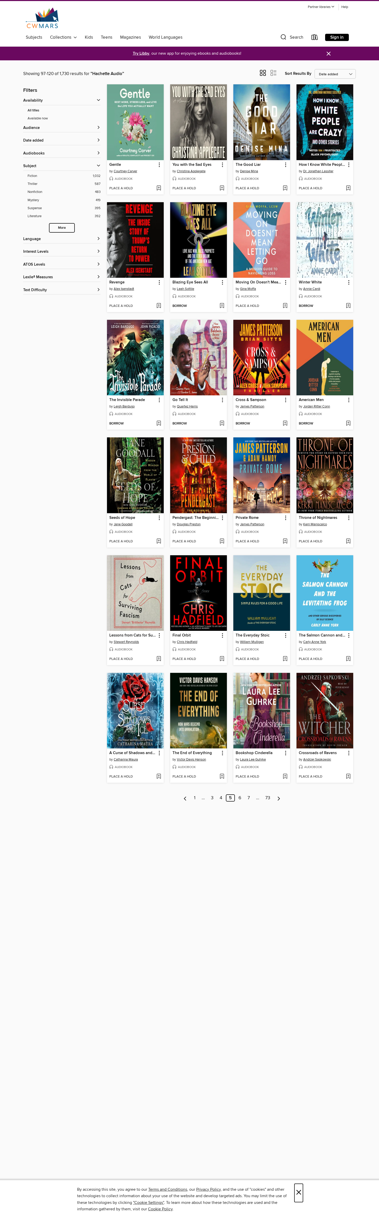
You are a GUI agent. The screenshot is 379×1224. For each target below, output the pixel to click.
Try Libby (141, 53)
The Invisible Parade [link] (127, 400)
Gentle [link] (115, 164)
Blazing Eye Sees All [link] (190, 282)
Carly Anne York (314, 642)
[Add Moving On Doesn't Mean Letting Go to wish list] (285, 306)
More (62, 228)
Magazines (130, 37)
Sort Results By (298, 73)
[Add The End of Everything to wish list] (222, 776)
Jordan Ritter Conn (316, 406)
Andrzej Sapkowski (317, 759)
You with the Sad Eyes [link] (191, 164)
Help (344, 7)
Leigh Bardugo (124, 406)
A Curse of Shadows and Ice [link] (132, 753)
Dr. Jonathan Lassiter (318, 171)
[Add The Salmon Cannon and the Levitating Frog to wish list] (348, 659)
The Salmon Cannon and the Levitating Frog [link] (322, 635)
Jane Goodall (123, 524)
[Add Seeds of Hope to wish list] (158, 541)
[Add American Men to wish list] (348, 423)
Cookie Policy (160, 1209)
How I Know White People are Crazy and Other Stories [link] (322, 164)
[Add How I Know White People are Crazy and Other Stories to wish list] (348, 188)
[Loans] (315, 38)
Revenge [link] (117, 282)
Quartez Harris (187, 406)
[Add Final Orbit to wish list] (222, 659)
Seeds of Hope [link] (122, 518)
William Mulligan (252, 642)
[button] (321, 7)
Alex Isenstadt (124, 289)
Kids (89, 37)
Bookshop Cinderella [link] (254, 753)
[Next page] (279, 798)
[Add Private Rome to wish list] (285, 541)
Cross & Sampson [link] (251, 400)
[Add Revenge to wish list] (158, 306)
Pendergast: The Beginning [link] (196, 518)
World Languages (166, 37)
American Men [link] (311, 400)
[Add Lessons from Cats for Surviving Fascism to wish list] (158, 659)
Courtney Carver (125, 171)
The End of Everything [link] (192, 753)
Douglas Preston (189, 524)
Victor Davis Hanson (191, 759)
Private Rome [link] (247, 518)
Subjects (34, 37)
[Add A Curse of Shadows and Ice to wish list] (158, 776)
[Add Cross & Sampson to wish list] (285, 423)
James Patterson (252, 406)
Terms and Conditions (167, 1189)
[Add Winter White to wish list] (348, 306)
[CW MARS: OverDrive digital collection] (42, 18)
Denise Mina (249, 171)
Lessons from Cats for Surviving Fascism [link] (132, 635)
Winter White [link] (310, 282)
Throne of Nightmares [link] (318, 518)
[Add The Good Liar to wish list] (285, 188)
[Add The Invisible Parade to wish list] (158, 423)
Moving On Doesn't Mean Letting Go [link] (259, 282)
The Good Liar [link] (248, 164)
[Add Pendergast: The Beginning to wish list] (222, 541)
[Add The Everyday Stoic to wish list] (285, 659)
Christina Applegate (191, 171)
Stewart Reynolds (126, 642)
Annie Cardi (311, 289)
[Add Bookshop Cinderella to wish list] (285, 776)
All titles (33, 110)
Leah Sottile (185, 289)
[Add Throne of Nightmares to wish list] (348, 541)
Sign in (337, 37)
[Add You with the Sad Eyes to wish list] (222, 188)
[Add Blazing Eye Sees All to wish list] (222, 306)
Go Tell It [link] (180, 400)
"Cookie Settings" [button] (148, 1202)
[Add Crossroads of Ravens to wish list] (348, 776)
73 (267, 798)
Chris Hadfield (187, 642)
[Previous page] (185, 798)
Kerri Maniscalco (315, 524)
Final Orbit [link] (181, 635)
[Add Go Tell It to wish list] (222, 423)
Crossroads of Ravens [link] (318, 753)
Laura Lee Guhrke (253, 759)
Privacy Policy (208, 1189)
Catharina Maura (126, 759)
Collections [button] (61, 37)
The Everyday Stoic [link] (252, 635)
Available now (38, 118)
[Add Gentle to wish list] (158, 188)
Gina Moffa (248, 289)
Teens (106, 37)
